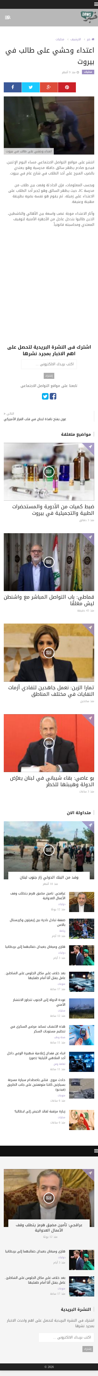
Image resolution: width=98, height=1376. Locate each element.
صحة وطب (59, 1037)
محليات (60, 39)
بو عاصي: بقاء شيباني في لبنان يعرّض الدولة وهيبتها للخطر (52, 781)
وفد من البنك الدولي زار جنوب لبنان (49, 877)
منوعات (61, 984)
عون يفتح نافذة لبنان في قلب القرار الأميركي (35, 419)
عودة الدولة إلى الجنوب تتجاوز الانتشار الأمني (39, 1002)
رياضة (62, 931)
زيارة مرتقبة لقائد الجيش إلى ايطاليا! (39, 1111)
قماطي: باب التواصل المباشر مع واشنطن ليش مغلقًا (49, 600)
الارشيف (75, 39)
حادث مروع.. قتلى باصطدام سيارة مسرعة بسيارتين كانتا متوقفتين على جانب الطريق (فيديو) (36, 1085)
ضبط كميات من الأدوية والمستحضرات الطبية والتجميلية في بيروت (53, 510)
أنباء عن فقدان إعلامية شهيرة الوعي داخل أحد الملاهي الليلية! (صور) (36, 1055)
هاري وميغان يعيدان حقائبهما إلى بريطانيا (35, 947)
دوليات (61, 904)
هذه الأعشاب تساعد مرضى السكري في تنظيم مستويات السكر (37, 1028)
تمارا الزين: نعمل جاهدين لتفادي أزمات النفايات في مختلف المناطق (51, 691)
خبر (89, 39)
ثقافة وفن (59, 1064)
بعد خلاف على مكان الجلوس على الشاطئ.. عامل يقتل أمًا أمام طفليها (35, 975)
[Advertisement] (49, 295)
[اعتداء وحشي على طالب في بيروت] (49, 126)
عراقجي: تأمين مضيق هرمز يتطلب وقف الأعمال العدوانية (37, 895)
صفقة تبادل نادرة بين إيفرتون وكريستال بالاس (37, 922)
